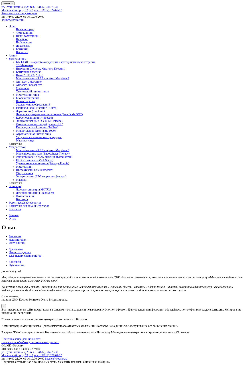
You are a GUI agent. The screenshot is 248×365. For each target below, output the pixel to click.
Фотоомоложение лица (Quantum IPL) (39, 124)
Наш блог (22, 39)
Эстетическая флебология (25, 202)
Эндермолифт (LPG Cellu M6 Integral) (39, 120)
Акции (13, 55)
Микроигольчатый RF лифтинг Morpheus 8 (42, 78)
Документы (23, 45)
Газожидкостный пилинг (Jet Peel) (37, 127)
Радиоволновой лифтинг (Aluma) (36, 107)
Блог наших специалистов (25, 255)
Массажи (21, 179)
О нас (12, 26)
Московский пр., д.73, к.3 (17, 10)
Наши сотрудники (27, 35)
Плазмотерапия (25, 101)
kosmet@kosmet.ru (12, 19)
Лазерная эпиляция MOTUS (33, 189)
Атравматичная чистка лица (33, 133)
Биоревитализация (27, 98)
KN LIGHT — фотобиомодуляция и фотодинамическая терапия (55, 62)
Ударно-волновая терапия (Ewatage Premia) (42, 163)
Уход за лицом (17, 58)
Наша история (25, 29)
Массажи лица (25, 140)
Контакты (8, 3)
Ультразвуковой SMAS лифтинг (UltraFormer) (44, 156)
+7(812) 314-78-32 (44, 6)
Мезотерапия (24, 166)
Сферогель (22, 88)
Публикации (24, 42)
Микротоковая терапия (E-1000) (36, 130)
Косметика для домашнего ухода (29, 205)
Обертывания (24, 173)
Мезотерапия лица (27, 94)
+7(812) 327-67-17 (48, 10)
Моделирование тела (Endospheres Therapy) (43, 153)
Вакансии (22, 52)
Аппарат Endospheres (29, 84)
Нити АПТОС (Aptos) (29, 75)
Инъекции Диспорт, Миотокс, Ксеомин (40, 68)
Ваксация (22, 199)
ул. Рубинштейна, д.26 (15, 6)
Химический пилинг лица (32, 91)
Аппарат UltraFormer (29, 81)
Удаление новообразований (33, 104)
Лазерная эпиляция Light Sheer (35, 192)
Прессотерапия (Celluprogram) (34, 169)
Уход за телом (17, 147)
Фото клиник (24, 32)
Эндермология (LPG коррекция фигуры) (41, 176)
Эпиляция (15, 186)
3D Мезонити (24, 65)
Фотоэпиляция (25, 196)
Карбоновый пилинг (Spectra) (34, 117)
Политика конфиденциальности (21, 338)
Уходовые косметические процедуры (39, 137)
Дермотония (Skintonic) (30, 111)
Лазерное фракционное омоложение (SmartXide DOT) (49, 114)
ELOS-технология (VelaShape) (34, 160)
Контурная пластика (28, 71)
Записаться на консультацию (19, 13)
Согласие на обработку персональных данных (30, 342)
